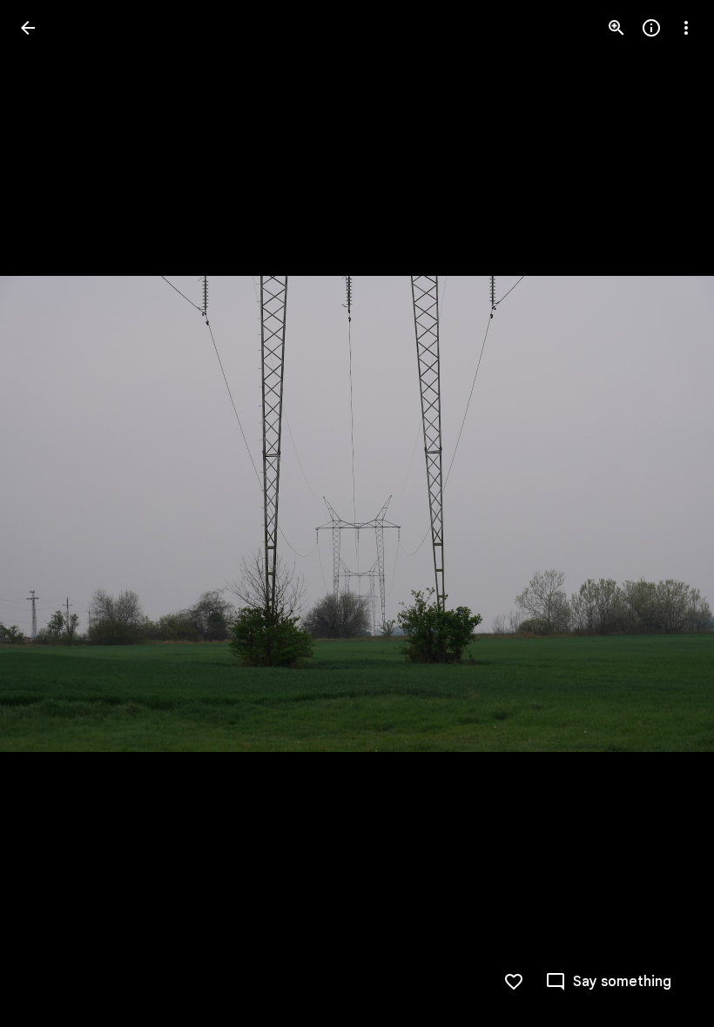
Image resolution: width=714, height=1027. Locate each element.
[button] (48, 513)
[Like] (513, 981)
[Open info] (651, 27)
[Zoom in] (616, 27)
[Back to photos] (28, 28)
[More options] (686, 27)
